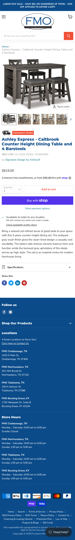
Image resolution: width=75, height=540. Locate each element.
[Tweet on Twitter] (11, 283)
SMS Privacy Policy (11, 515)
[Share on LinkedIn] (17, 283)
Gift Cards (48, 522)
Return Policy (47, 515)
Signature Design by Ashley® (22, 159)
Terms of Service (37, 511)
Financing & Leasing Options (18, 519)
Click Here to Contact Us (15, 343)
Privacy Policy (56, 511)
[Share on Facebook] (4, 283)
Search (21, 511)
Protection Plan (44, 519)
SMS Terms (31, 515)
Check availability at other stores (21, 225)
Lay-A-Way (62, 519)
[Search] (68, 36)
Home (5, 46)
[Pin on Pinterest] (24, 283)
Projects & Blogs (30, 522)
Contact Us (63, 515)
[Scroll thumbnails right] (70, 119)
